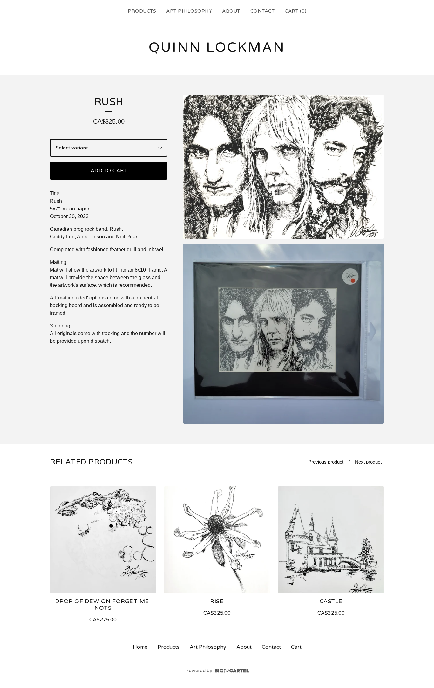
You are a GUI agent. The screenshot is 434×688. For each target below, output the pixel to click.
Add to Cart (109, 171)
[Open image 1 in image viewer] (283, 167)
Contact (262, 11)
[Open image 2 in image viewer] (283, 334)
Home (140, 647)
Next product (368, 461)
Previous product (325, 461)
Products (142, 11)
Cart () (295, 11)
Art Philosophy (189, 11)
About (231, 11)
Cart (296, 647)
